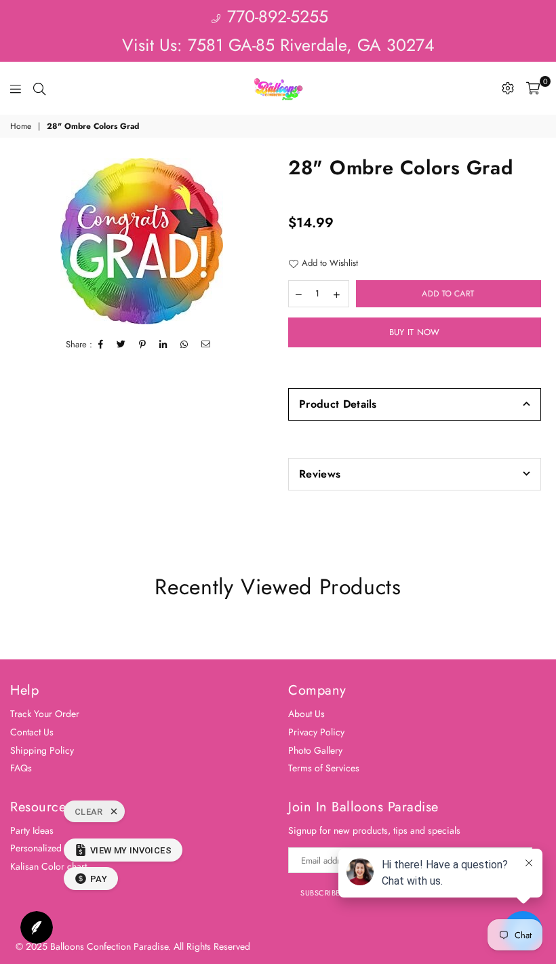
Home (20, 126)
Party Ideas (32, 830)
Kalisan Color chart (48, 866)
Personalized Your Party (57, 848)
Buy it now (414, 332)
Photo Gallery (315, 750)
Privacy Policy (316, 732)
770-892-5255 (275, 16)
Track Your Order (44, 713)
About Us (306, 713)
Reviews (319, 474)
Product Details (338, 404)
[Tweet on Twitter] (121, 344)
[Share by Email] (206, 344)
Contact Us (32, 732)
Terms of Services (323, 768)
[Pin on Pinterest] (143, 344)
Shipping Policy (42, 750)
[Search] (39, 88)
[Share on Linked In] (163, 344)
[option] (142, 241)
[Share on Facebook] (101, 344)
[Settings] (508, 88)
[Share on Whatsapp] (184, 344)
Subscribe (320, 892)
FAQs (21, 768)
